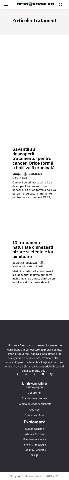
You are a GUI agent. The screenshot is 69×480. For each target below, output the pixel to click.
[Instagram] (26, 374)
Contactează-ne (35, 415)
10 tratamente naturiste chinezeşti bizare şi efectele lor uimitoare (33, 249)
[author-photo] (25, 174)
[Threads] (51, 374)
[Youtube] (43, 374)
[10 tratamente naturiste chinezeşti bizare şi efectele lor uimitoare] (34, 221)
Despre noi (34, 392)
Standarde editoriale (34, 398)
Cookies (34, 409)
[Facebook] (17, 374)
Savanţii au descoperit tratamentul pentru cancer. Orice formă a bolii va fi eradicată (33, 158)
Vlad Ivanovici (35, 173)
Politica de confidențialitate (34, 404)
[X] (34, 374)
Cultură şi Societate (24, 263)
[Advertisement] (34, 71)
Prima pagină (34, 387)
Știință (16, 174)
